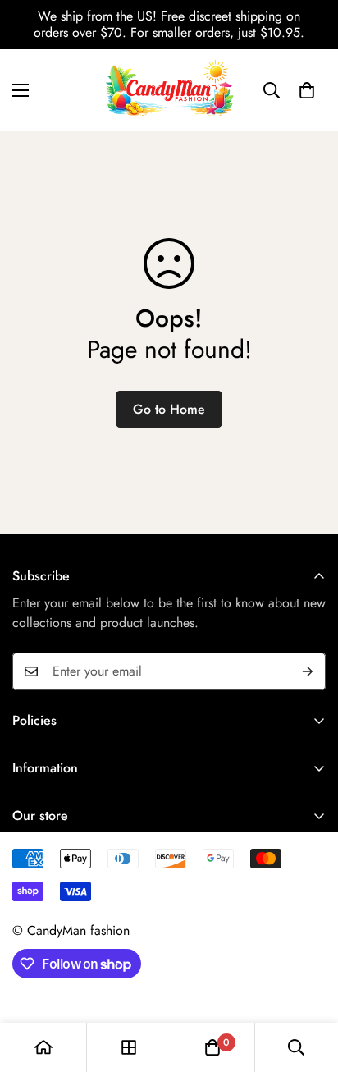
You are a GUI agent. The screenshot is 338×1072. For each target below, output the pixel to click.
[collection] (129, 1047)
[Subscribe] (308, 671)
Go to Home (169, 409)
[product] (43, 1047)
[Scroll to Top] (308, 985)
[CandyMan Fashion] (169, 90)
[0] (307, 90)
